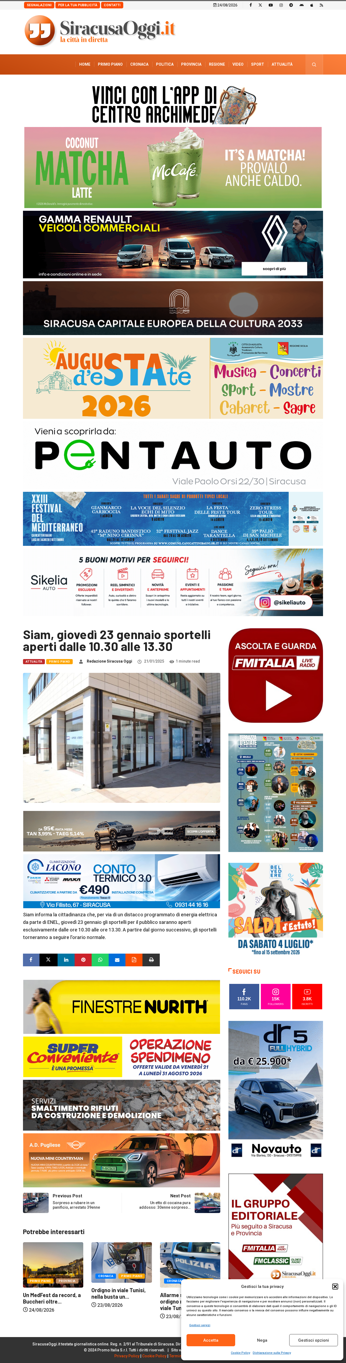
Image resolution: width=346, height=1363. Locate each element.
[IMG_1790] (173, 455)
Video (238, 64)
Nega (262, 1340)
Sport (257, 64)
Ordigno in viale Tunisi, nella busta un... (50, 1293)
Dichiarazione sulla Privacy (272, 1353)
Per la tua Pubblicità (77, 5)
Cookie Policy (240, 1353)
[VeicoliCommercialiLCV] (173, 244)
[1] (275, 1244)
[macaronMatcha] (173, 167)
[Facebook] (250, 5)
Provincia (191, 64)
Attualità (282, 64)
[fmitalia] (173, 518)
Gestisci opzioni (313, 1340)
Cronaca (139, 64)
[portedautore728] (121, 1006)
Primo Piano (110, 64)
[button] (335, 1286)
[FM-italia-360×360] (275, 675)
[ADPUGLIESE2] (121, 1160)
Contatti (112, 5)
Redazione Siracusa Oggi (109, 661)
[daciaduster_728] (121, 831)
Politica (165, 64)
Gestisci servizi (199, 1325)
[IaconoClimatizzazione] (121, 881)
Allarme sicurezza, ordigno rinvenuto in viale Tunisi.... (115, 1301)
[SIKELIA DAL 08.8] (173, 582)
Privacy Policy (126, 1356)
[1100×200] (173, 307)
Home (84, 64)
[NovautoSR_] (275, 1091)
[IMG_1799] (121, 1056)
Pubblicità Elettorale (269, 84)
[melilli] (275, 792)
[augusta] (173, 378)
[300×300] (275, 910)
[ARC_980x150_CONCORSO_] (173, 103)
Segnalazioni (39, 5)
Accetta (210, 1340)
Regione (217, 64)
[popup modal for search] (314, 64)
